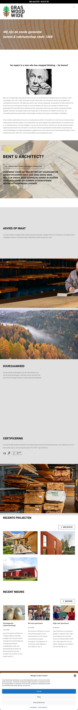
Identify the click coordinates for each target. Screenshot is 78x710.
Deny (39, 697)
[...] (12, 656)
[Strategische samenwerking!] (14, 612)
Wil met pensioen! (35, 623)
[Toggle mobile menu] (74, 7)
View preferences (39, 702)
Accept (39, 691)
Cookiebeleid (33, 707)
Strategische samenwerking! (9, 624)
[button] (75, 676)
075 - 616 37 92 (42, 2)
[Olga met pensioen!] (64, 612)
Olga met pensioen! (61, 623)
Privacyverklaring (42, 707)
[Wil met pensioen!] (39, 612)
